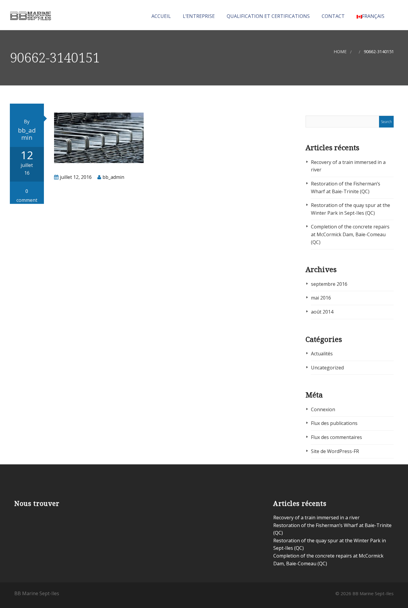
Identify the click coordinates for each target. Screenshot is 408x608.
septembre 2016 (329, 284)
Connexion (323, 409)
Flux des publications (334, 423)
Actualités (322, 353)
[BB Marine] (30, 14)
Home (340, 51)
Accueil (160, 16)
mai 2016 (321, 297)
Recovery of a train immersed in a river (316, 517)
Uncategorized (327, 367)
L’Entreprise (198, 16)
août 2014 (322, 311)
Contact (332, 16)
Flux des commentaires (336, 437)
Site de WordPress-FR (335, 451)
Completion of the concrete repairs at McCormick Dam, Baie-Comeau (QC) (350, 234)
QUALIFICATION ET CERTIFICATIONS (268, 16)
